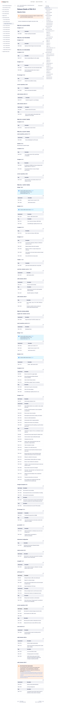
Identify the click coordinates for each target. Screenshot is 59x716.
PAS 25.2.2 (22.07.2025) (49, 29)
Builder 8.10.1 (48, 41)
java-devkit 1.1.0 (48, 66)
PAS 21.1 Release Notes (6, 47)
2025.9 (32, 190)
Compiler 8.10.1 (48, 43)
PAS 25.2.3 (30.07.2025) (49, 26)
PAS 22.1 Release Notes (6, 41)
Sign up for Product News (39, 1)
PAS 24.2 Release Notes (6, 31)
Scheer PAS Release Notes (23, 5)
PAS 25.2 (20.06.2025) (48, 52)
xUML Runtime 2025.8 (49, 49)
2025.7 (32, 336)
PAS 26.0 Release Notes (6, 13)
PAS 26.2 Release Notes (6, 9)
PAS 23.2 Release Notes (6, 37)
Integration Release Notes (6, 51)
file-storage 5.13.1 (48, 64)
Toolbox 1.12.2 (48, 46)
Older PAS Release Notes (6, 17)
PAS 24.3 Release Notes (6, 29)
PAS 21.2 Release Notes (6, 45)
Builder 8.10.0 (48, 58)
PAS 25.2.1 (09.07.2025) (49, 38)
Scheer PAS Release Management (7, 5)
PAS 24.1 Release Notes (6, 33)
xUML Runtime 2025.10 (49, 24)
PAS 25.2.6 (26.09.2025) (49, 9)
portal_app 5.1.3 (48, 72)
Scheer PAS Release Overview (6, 7)
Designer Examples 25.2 (49, 63)
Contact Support (33, 1)
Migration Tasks (5, 15)
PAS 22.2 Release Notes (6, 43)
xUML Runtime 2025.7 (49, 78)
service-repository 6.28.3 (49, 21)
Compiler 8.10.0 (48, 60)
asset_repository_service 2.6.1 (50, 55)
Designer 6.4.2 (48, 35)
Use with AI (40, 5)
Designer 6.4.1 (48, 44)
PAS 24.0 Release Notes (6, 35)
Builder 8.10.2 (48, 32)
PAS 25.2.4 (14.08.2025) (49, 15)
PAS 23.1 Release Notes (6, 39)
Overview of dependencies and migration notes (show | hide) (28, 21)
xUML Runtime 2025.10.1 (49, 23)
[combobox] (51, 2)
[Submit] (46, 2)
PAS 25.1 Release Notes (6, 25)
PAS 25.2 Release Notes (6, 21)
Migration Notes (48, 7)
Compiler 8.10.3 (48, 27)
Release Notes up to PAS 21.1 (7, 49)
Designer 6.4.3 (48, 18)
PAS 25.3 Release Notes (6, 19)
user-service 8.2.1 (48, 75)
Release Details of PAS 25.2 (8, 23)
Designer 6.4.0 (48, 61)
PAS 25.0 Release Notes (6, 27)
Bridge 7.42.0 (48, 40)
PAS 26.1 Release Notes (6, 11)
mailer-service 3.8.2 (48, 69)
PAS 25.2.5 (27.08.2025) (49, 12)
